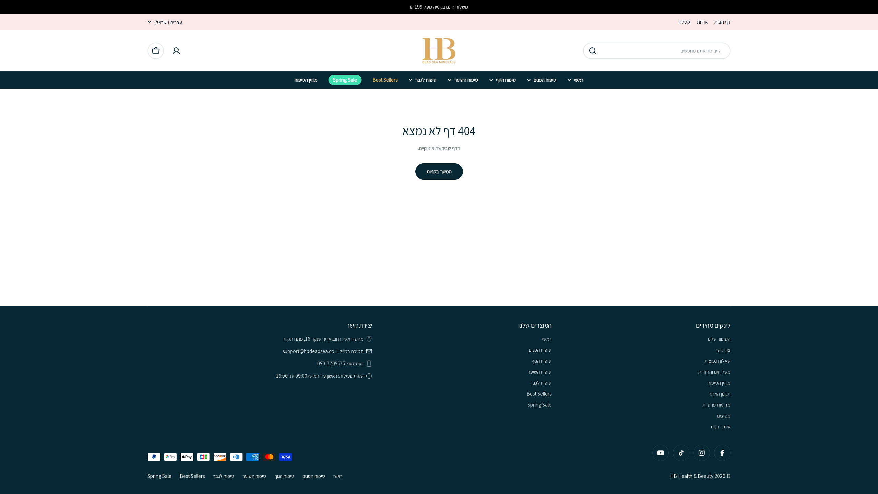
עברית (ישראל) (168, 22)
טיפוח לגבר (223, 476)
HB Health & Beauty (691, 476)
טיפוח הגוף (284, 476)
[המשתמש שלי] (176, 51)
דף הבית (722, 22)
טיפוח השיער (254, 476)
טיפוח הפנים (313, 476)
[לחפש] (593, 51)
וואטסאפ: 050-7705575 (340, 363)
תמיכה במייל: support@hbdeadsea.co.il (323, 351)
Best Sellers (192, 476)
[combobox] (657, 51)
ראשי (338, 476)
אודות (702, 22)
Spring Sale (159, 476)
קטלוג (684, 22)
